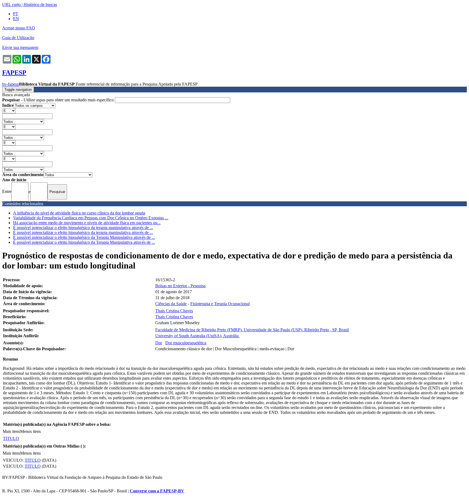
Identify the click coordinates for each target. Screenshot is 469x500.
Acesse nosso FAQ (18, 28)
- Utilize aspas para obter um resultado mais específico (58, 100)
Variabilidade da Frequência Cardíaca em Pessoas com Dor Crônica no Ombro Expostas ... (90, 217)
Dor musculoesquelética (185, 342)
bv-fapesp (10, 84)
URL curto (11, 4)
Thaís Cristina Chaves (174, 310)
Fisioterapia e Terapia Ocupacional (220, 303)
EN (16, 18)
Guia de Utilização (18, 37)
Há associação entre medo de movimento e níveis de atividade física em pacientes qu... (87, 222)
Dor (158, 342)
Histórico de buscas (40, 4)
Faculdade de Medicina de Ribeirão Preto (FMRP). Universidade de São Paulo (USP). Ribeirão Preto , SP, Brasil (252, 329)
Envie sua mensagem (20, 47)
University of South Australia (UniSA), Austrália (197, 335)
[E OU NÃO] (9, 110)
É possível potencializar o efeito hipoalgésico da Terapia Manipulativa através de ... (84, 237)
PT (15, 13)
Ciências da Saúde (171, 303)
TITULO (11, 438)
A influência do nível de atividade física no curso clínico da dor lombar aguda (79, 213)
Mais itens (11, 431)
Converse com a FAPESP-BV (157, 491)
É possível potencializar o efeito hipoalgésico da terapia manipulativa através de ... (83, 227)
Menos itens (30, 431)
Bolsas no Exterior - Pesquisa (180, 285)
